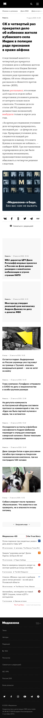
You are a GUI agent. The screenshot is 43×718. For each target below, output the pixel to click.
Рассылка (6, 657)
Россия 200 (7, 678)
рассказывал (16, 91)
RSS (6, 650)
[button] (37, 4)
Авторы (5, 637)
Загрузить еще (21, 524)
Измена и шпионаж (10, 10)
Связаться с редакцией (23, 225)
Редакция (6, 643)
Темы (4, 630)
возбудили (8, 114)
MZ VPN (5, 671)
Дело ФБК (25, 10)
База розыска (7, 685)
